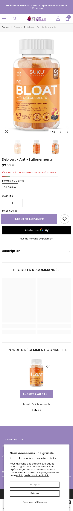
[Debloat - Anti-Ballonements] (36, 373)
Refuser (35, 493)
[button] (60, 132)
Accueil (5, 27)
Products (17, 27)
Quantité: (7, 196)
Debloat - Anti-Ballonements (36, 404)
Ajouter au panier (30, 219)
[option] (36, 85)
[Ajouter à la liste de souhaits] (47, 366)
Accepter (35, 484)
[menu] (4, 18)
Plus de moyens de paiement (36, 238)
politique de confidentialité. (32, 475)
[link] (64, 219)
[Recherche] (15, 18)
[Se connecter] (58, 18)
